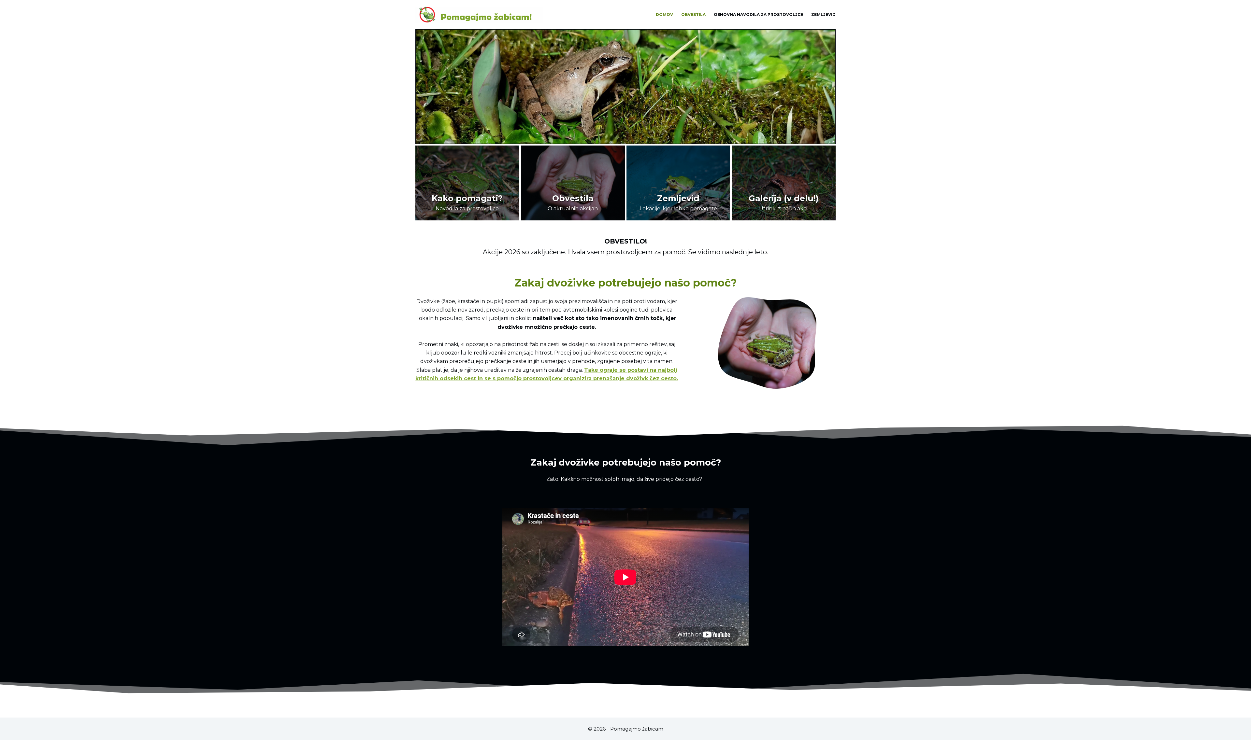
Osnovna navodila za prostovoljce (758, 14)
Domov (664, 14)
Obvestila (693, 14)
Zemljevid (823, 14)
